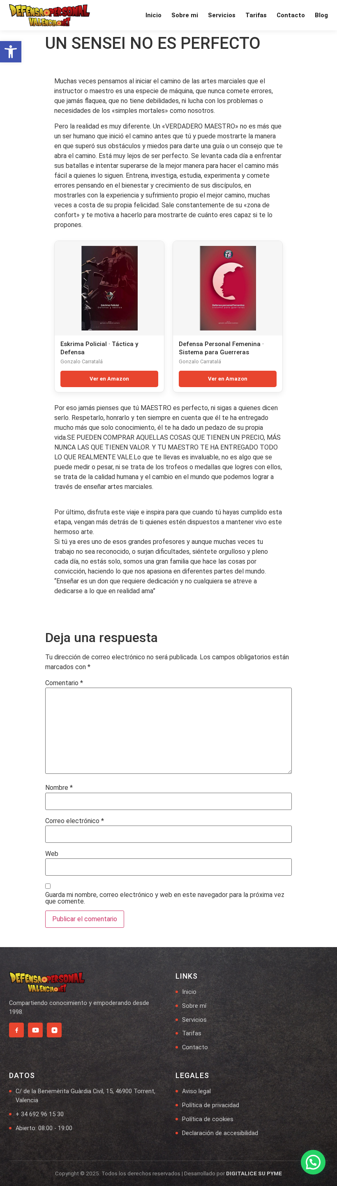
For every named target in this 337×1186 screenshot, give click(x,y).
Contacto (291, 15)
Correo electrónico (74, 821)
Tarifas (256, 15)
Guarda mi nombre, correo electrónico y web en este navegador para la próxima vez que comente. (164, 898)
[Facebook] (16, 1030)
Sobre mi (184, 15)
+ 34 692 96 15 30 (40, 1114)
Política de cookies (207, 1119)
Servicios (221, 15)
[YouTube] (35, 1030)
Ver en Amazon (109, 379)
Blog (321, 15)
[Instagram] (54, 1030)
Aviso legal (196, 1091)
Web (51, 854)
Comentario (64, 683)
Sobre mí (194, 1005)
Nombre (59, 788)
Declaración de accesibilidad (220, 1133)
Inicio (153, 15)
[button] (10, 51)
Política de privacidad (210, 1105)
